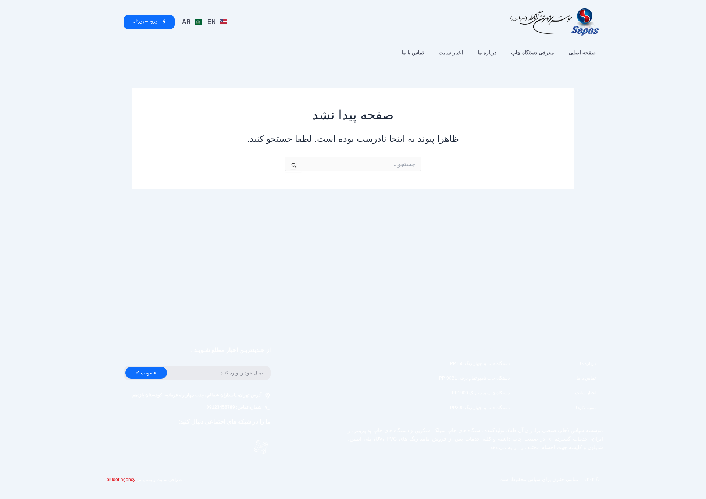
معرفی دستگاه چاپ (532, 52)
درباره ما (487, 52)
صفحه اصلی (582, 52)
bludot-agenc (120, 479)
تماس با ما (413, 52)
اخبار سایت (451, 52)
